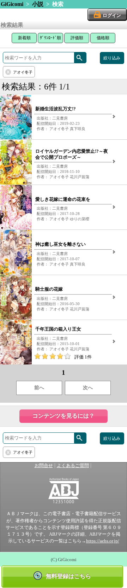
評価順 (77, 37)
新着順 (24, 37)
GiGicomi (12, 4)
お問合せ (44, 465)
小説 (37, 4)
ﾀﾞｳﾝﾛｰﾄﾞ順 (50, 37)
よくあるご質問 (73, 465)
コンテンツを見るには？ (63, 416)
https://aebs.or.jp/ (102, 540)
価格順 (103, 37)
